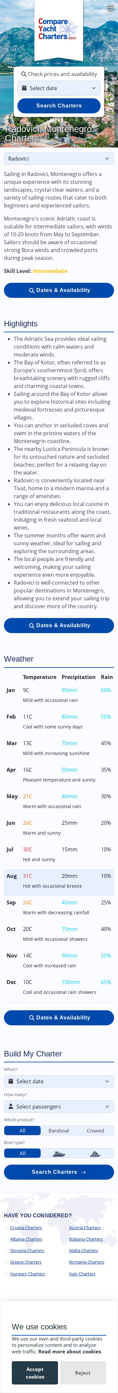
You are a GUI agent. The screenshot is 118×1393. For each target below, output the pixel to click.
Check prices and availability (62, 74)
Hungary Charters (27, 1273)
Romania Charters (86, 1262)
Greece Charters (25, 1262)
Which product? (19, 1120)
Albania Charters (26, 1239)
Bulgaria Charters (86, 1239)
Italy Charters (82, 1273)
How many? (15, 1094)
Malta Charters (83, 1250)
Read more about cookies (69, 1351)
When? (10, 1069)
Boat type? (14, 1142)
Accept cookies (35, 1373)
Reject (83, 1372)
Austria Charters (85, 1227)
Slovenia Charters (27, 1250)
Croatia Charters (26, 1227)
